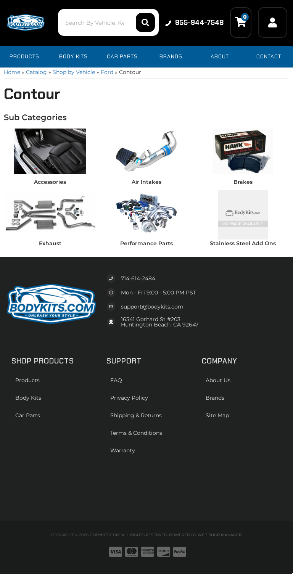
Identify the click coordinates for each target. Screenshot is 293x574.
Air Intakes (146, 181)
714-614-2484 (138, 278)
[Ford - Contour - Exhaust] (50, 212)
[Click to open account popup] (272, 22)
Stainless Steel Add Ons (243, 243)
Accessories (50, 181)
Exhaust (50, 243)
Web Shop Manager (219, 534)
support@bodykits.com (152, 306)
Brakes (243, 181)
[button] (108, 22)
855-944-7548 (199, 22)
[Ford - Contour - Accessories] (50, 151)
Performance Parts (146, 243)
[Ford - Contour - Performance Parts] (146, 212)
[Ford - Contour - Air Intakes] (146, 151)
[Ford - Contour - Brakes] (242, 151)
